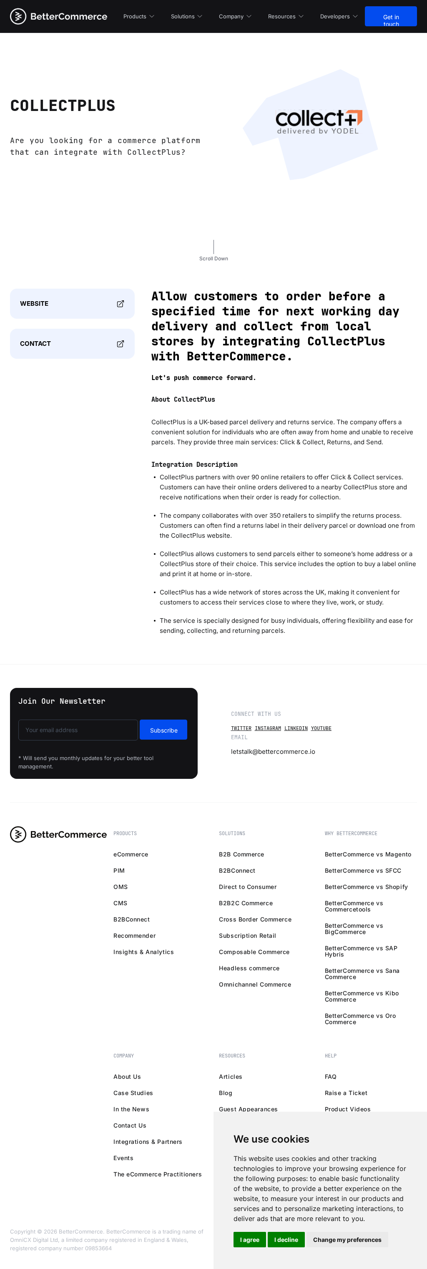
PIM (119, 870)
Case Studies (133, 1092)
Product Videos (348, 1109)
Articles (230, 1076)
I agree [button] (249, 1239)
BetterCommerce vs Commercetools (354, 906)
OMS (120, 886)
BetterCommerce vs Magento (368, 854)
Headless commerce (249, 968)
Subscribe (164, 730)
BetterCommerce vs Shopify (366, 886)
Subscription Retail (247, 935)
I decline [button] (286, 1239)
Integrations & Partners (148, 1141)
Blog (225, 1092)
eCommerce (130, 854)
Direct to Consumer (247, 886)
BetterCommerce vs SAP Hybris (361, 951)
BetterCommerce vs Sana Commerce (362, 973)
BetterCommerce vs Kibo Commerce (362, 996)
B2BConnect (131, 919)
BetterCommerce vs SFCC (363, 870)
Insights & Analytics (143, 951)
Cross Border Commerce (255, 919)
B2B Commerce (241, 854)
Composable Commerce (254, 951)
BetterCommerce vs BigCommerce (354, 928)
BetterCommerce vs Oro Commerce (360, 1018)
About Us (127, 1076)
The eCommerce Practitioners (157, 1174)
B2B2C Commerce (246, 902)
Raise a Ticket (346, 1092)
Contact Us (130, 1125)
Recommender (134, 935)
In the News (131, 1109)
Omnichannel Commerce (255, 984)
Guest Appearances (248, 1109)
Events (123, 1157)
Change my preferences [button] (347, 1239)
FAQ (331, 1076)
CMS (120, 902)
